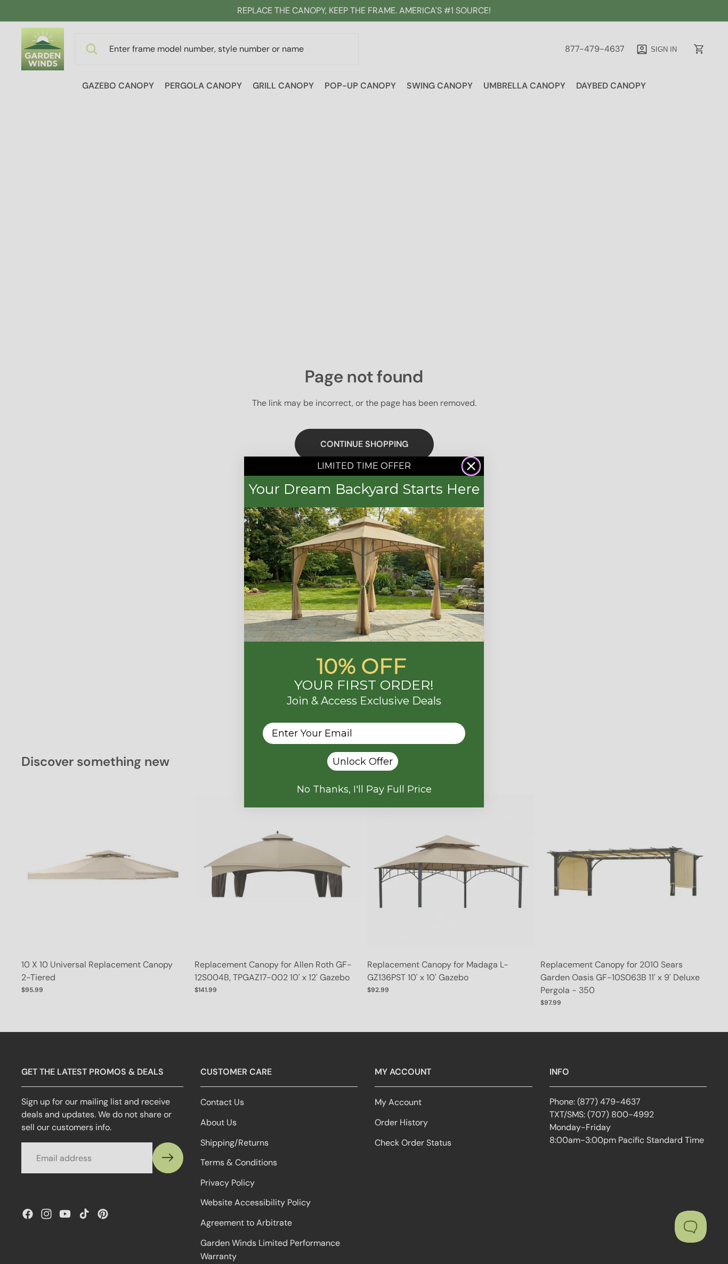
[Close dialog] (471, 466)
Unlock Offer (363, 761)
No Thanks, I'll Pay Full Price (364, 789)
